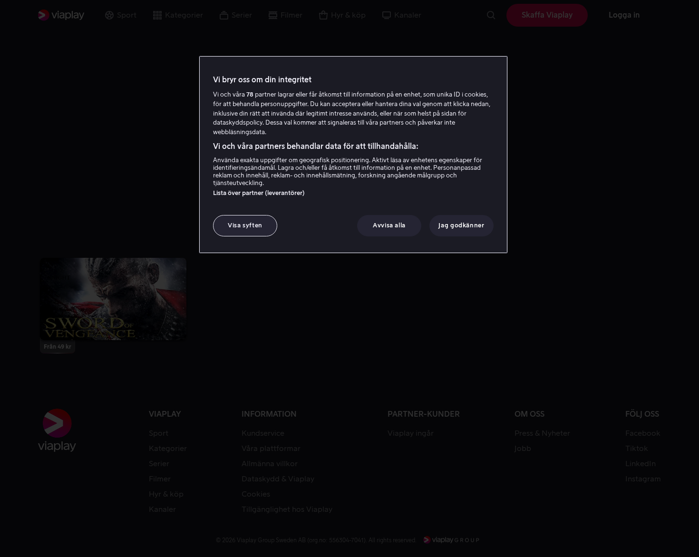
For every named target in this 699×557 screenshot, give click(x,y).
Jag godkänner (461, 225)
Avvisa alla (389, 225)
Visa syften (245, 225)
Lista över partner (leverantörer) (259, 193)
